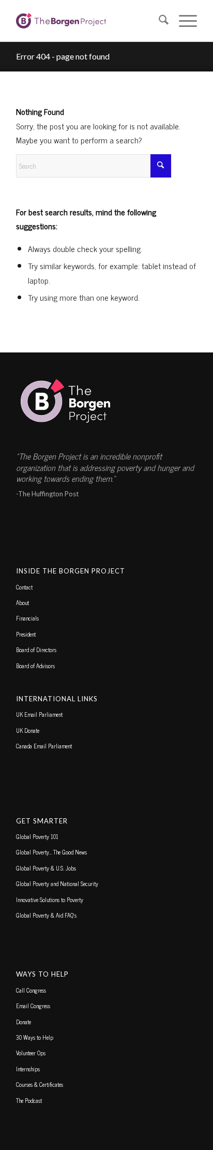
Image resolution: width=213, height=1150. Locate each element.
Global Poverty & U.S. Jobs (46, 868)
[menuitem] (158, 20)
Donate (23, 1021)
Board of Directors (36, 649)
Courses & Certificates (39, 1084)
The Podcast (29, 1100)
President (26, 634)
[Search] (158, 20)
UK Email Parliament (39, 714)
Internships (28, 1068)
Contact (24, 587)
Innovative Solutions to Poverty (49, 899)
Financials (27, 618)
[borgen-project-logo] (88, 20)
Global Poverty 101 (37, 836)
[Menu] (183, 20)
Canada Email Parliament (44, 745)
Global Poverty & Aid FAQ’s (46, 915)
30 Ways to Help (34, 1037)
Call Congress (31, 990)
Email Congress (33, 1005)
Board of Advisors (35, 665)
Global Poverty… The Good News (51, 852)
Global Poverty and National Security (57, 883)
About (22, 602)
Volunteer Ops (30, 1052)
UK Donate (27, 730)
